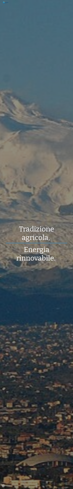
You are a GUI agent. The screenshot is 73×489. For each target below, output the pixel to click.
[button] (36, 486)
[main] (36, 244)
